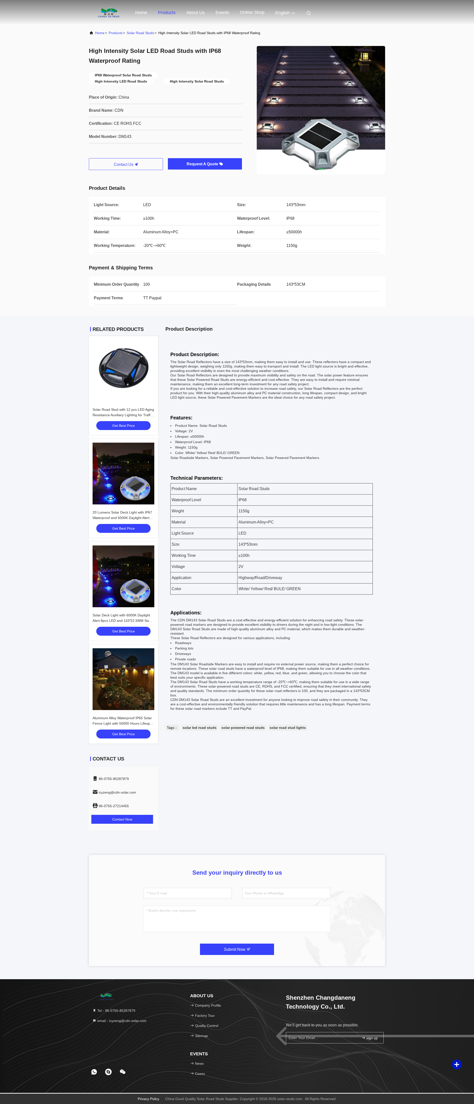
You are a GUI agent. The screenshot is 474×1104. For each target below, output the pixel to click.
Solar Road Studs (140, 33)
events (222, 12)
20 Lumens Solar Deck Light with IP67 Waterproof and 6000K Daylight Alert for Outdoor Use (122, 517)
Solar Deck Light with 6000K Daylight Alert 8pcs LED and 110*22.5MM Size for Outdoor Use (122, 620)
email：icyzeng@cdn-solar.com (121, 1021)
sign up (371, 1038)
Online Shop (252, 12)
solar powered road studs (243, 728)
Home (141, 12)
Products (167, 12)
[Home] (108, 12)
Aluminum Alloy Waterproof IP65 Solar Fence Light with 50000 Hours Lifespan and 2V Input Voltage (123, 723)
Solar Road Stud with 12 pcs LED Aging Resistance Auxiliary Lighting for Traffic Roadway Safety (123, 415)
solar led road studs (200, 728)
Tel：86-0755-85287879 (115, 1011)
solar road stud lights (288, 728)
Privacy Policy (148, 1099)
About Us (195, 12)
